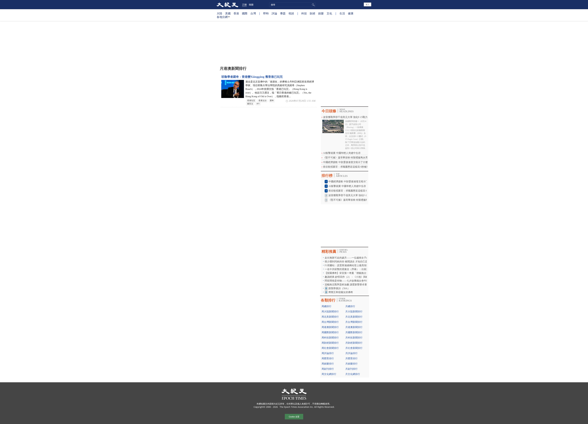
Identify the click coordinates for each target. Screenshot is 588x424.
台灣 (253, 13)
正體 (244, 4)
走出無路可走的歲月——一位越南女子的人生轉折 (352, 257)
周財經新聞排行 (330, 343)
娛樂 (321, 13)
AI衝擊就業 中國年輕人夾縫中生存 (342, 153)
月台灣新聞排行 (353, 322)
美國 (228, 13)
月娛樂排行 (351, 363)
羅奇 (272, 101)
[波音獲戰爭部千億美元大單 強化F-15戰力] (333, 126)
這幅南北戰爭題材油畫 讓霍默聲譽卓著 (346, 284)
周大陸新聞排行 (330, 311)
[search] (292, 4)
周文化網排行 (329, 374)
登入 (367, 4)
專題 (283, 13)
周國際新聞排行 (330, 332)
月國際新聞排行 (353, 332)
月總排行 (350, 306)
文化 (329, 13)
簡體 (251, 4)
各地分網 (222, 17)
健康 (350, 13)
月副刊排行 (351, 369)
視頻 (291, 13)
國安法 (250, 104)
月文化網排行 (352, 374)
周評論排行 (328, 353)
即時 (266, 13)
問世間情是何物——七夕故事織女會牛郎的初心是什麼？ (355, 280)
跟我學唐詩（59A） (339, 288)
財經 (312, 13)
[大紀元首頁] (227, 4)
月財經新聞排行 (353, 343)
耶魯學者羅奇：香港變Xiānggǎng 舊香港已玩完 (252, 76)
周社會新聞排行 (330, 348)
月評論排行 (351, 353)
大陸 (219, 13)
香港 (236, 13)
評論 (274, 13)
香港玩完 (251, 101)
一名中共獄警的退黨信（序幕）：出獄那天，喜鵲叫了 (354, 269)
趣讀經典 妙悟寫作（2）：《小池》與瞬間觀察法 (351, 277)
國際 (244, 13)
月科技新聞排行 (353, 337)
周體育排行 (328, 358)
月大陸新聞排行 (353, 311)
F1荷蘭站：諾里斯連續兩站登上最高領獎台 (348, 265)
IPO (258, 104)
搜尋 (313, 4)
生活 (342, 13)
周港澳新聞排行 (330, 327)
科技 (304, 13)
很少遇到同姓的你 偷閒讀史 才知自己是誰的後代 (351, 261)
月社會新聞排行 (353, 348)
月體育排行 (351, 358)
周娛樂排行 (328, 363)
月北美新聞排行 (353, 316)
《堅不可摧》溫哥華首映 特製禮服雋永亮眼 (346, 157)
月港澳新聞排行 (353, 327)
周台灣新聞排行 (330, 322)
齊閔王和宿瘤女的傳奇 (340, 292)
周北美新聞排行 (330, 316)
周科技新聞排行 (330, 337)
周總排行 (326, 306)
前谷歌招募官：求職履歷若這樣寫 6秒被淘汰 (347, 166)
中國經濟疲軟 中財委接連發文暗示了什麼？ (346, 162)
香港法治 (262, 101)
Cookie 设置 (294, 416)
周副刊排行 (328, 369)
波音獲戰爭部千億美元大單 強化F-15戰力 (345, 117)
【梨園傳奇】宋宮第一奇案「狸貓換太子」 (348, 273)
